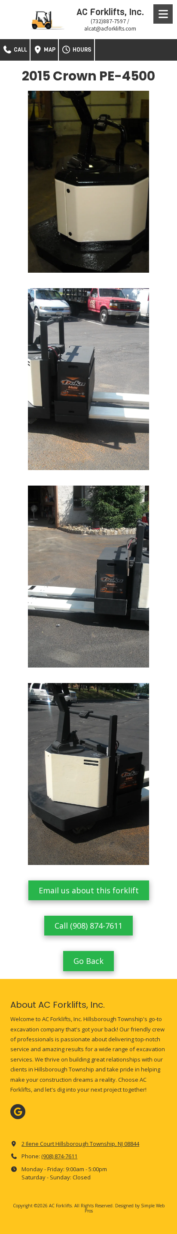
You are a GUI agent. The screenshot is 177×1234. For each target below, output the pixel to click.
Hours (81, 49)
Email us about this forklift (89, 890)
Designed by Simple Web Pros (125, 1208)
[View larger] (88, 182)
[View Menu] (163, 14)
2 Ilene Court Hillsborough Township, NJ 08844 (80, 1144)
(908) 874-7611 (59, 1156)
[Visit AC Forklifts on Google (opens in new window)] (17, 1111)
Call (19, 49)
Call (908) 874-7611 (88, 925)
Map (49, 49)
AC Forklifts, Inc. (110, 12)
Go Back (88, 961)
